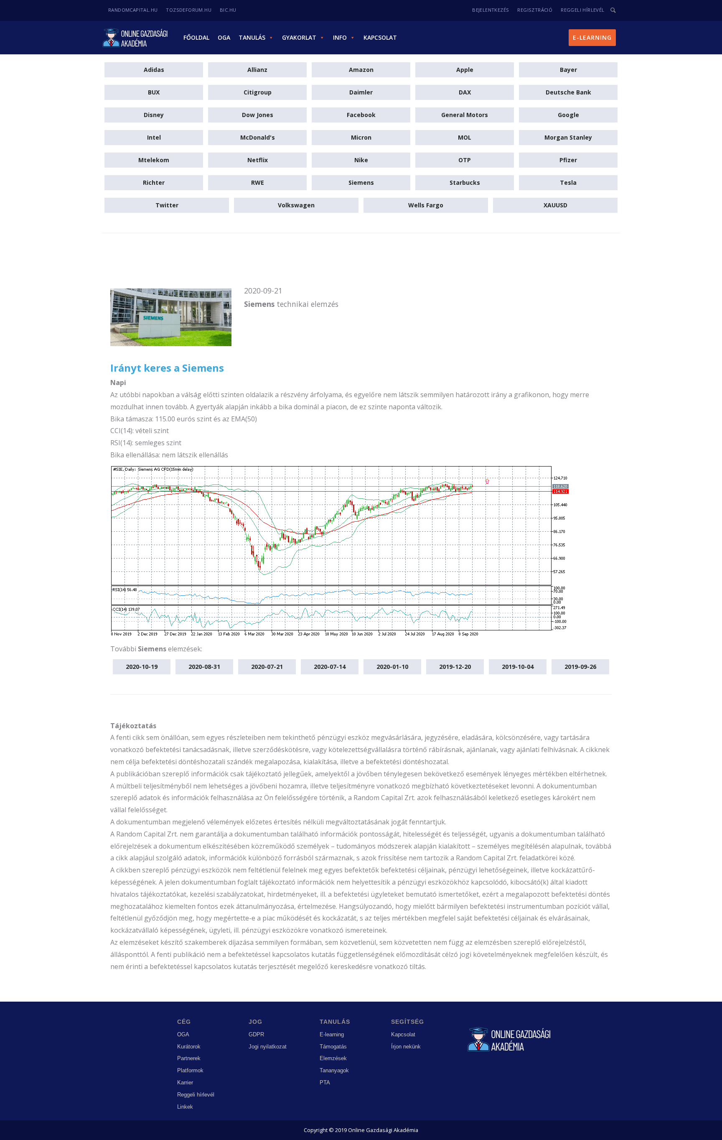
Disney (154, 115)
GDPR (256, 1034)
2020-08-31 (204, 667)
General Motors (464, 115)
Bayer (568, 70)
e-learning (592, 37)
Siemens (361, 182)
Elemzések (333, 1058)
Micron (361, 137)
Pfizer (568, 160)
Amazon (361, 70)
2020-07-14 (330, 667)
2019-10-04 (518, 667)
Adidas (154, 70)
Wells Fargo (425, 205)
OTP (464, 160)
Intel (154, 137)
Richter (154, 182)
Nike (361, 160)
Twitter (166, 205)
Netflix (257, 160)
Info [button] (340, 37)
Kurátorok (189, 1046)
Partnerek (189, 1058)
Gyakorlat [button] (299, 37)
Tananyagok (334, 1070)
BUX (154, 92)
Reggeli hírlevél (195, 1095)
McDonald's (257, 137)
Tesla (568, 182)
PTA (325, 1082)
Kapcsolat (380, 37)
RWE (257, 182)
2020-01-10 (392, 667)
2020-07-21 (267, 667)
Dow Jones (257, 115)
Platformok (190, 1070)
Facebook (361, 115)
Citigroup (258, 92)
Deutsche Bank (568, 92)
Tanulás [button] (252, 37)
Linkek (185, 1107)
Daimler (361, 92)
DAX (465, 92)
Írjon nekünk (406, 1046)
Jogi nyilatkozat (268, 1046)
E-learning (332, 1034)
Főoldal (196, 37)
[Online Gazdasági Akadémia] (136, 38)
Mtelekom (153, 160)
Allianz (257, 70)
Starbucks (465, 182)
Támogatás (333, 1046)
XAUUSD (555, 205)
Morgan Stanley (568, 137)
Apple (464, 70)
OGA (224, 37)
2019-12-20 (455, 667)
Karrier (185, 1082)
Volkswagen (296, 205)
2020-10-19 (142, 667)
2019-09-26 (580, 667)
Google (568, 115)
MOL (464, 137)
